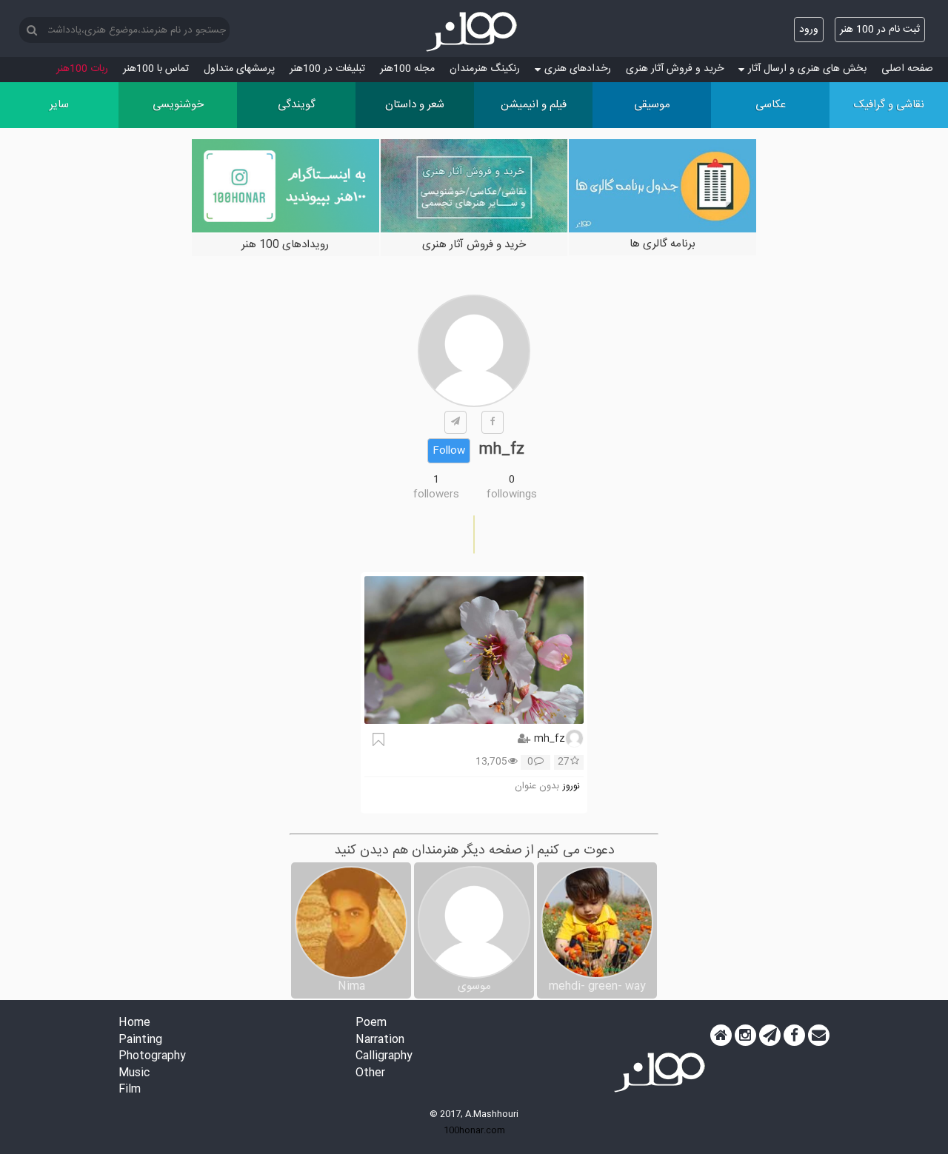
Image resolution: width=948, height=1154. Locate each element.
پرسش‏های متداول (239, 69)
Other (370, 1073)
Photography (152, 1056)
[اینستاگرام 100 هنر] (745, 1035)
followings (512, 494)
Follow (449, 451)
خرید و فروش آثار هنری (675, 69)
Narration (380, 1040)
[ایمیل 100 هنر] (819, 1035)
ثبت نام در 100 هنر (880, 29)
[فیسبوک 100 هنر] (794, 1035)
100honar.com (474, 1130)
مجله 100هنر (407, 69)
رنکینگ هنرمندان (485, 69)
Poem (371, 1023)
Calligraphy (384, 1056)
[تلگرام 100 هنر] (770, 1035)
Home (134, 1023)
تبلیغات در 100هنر (327, 69)
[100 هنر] (474, 31)
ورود (808, 29)
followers (436, 494)
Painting (140, 1040)
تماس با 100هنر (156, 69)
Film (129, 1089)
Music (134, 1073)
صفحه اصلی (907, 69)
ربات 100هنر (82, 69)
